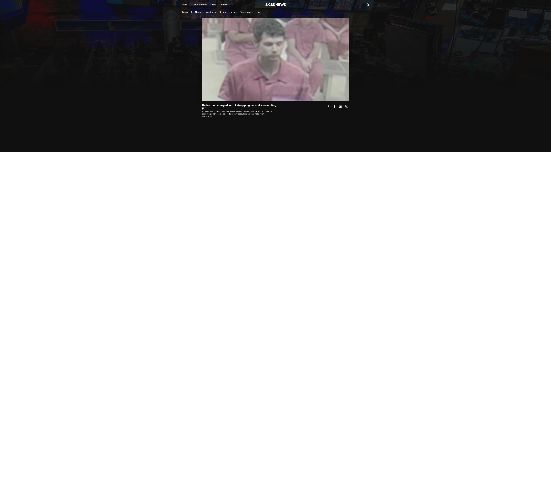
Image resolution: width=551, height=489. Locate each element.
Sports (222, 12)
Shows (224, 4)
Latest (185, 4)
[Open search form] (367, 4)
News (198, 12)
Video (234, 12)
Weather (210, 12)
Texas (185, 12)
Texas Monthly (247, 12)
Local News (199, 4)
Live (212, 4)
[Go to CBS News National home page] (275, 4)
